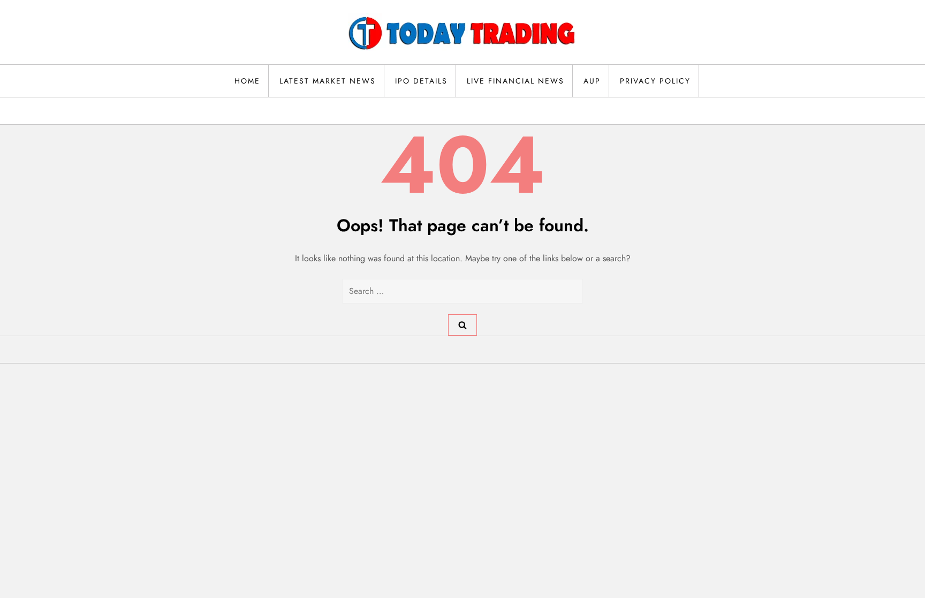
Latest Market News (327, 80)
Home (247, 80)
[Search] (462, 325)
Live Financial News (515, 80)
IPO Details (421, 80)
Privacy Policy (655, 80)
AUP (592, 80)
